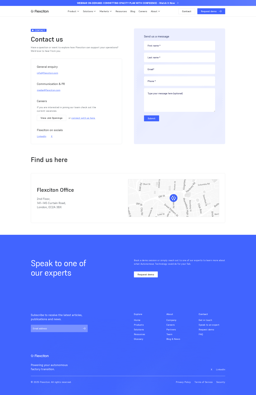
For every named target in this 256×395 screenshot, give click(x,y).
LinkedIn (41, 136)
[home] (40, 11)
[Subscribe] (84, 328)
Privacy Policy (183, 382)
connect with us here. (83, 117)
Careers (170, 324)
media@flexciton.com (48, 90)
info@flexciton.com (47, 72)
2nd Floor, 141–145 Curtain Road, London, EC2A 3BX (51, 203)
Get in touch (205, 320)
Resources (139, 334)
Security (220, 382)
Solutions (139, 329)
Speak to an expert (209, 324)
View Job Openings (52, 117)
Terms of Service (203, 382)
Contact (186, 11)
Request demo (146, 274)
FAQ (201, 334)
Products (139, 324)
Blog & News (173, 338)
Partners (171, 329)
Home (137, 320)
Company (171, 320)
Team (169, 334)
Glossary (138, 338)
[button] (73, 11)
